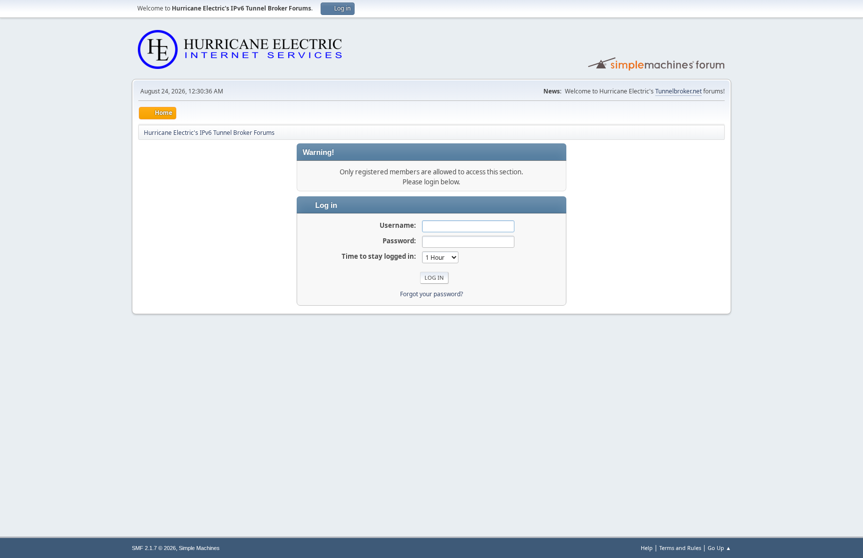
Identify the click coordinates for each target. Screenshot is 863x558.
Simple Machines (199, 548)
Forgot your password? (431, 294)
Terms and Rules (680, 548)
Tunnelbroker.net (678, 91)
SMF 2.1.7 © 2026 (154, 548)
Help (647, 548)
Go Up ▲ (719, 548)
